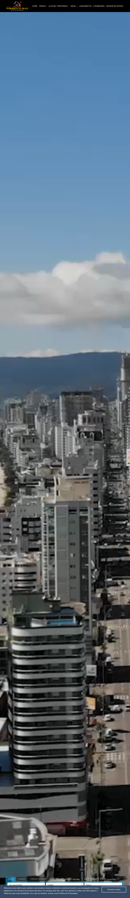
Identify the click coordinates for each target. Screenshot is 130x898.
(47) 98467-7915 (100, 879)
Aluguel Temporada (58, 6)
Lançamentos (85, 6)
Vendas (42, 6)
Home (34, 6)
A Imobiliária (99, 6)
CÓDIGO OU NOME (38, 879)
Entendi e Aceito (114, 889)
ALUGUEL (22, 879)
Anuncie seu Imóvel (114, 6)
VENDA (11, 879)
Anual (73, 6)
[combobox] (26, 885)
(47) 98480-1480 (65, 879)
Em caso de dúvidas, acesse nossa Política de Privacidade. (54, 893)
